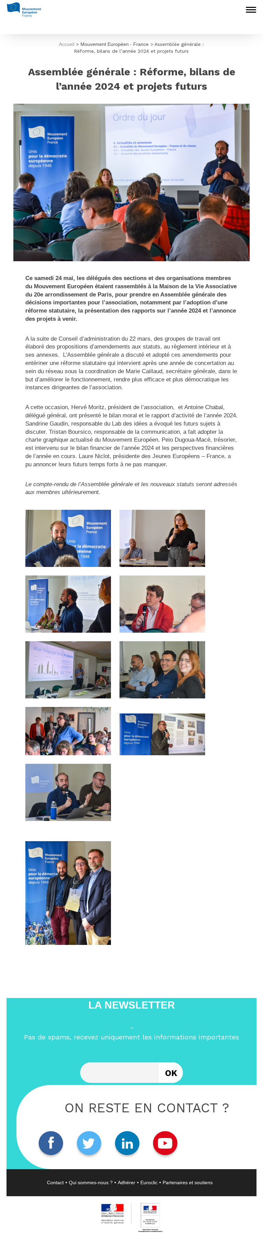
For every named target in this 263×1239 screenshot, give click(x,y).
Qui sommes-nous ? (91, 1182)
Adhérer (126, 1182)
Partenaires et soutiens (188, 1182)
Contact (55, 1182)
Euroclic (149, 1182)
